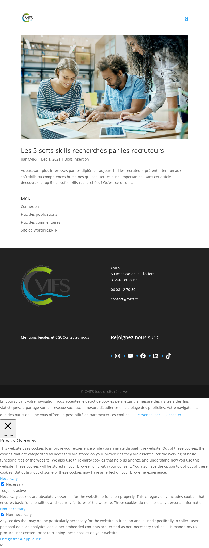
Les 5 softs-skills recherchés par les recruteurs (92, 150)
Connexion (30, 206)
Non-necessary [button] (12, 508)
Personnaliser (148, 414)
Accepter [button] (173, 414)
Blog (68, 159)
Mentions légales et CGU (42, 337)
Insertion (81, 159)
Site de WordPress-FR (39, 230)
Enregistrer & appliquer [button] (20, 539)
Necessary (15, 484)
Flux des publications (39, 214)
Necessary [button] (9, 478)
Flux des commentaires (40, 222)
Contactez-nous (76, 337)
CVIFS (32, 159)
